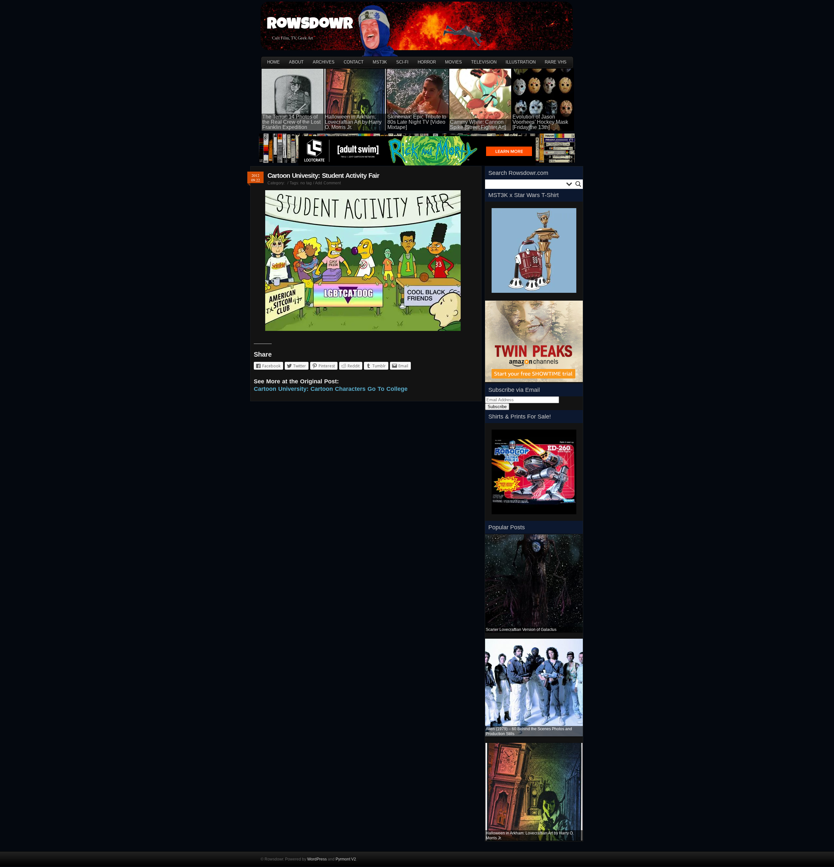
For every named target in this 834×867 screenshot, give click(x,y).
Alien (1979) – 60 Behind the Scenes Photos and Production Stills (529, 731)
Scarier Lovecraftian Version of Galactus (521, 629)
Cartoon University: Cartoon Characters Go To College (331, 389)
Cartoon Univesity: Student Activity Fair (323, 175)
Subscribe (497, 406)
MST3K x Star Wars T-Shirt (523, 195)
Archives (324, 62)
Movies (453, 62)
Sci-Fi (402, 62)
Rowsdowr (310, 25)
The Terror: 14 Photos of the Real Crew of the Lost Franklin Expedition (291, 122)
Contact (354, 62)
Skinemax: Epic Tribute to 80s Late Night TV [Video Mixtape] (416, 122)
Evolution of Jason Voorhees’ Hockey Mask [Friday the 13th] (540, 122)
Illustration (521, 62)
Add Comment (328, 183)
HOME (273, 62)
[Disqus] (366, 492)
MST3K (380, 62)
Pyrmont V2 (346, 859)
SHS (496, 516)
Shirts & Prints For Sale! (519, 416)
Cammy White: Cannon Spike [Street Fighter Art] (478, 124)
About (296, 62)
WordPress (317, 859)
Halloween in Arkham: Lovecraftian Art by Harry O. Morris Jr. (353, 122)
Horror (427, 62)
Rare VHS (556, 62)
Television (483, 62)
